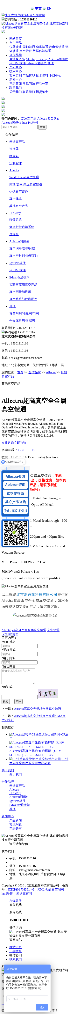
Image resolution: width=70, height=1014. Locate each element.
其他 (50, 63)
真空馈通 (53, 630)
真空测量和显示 (20, 291)
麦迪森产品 (17, 59)
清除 (18, 701)
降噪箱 (14, 156)
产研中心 (15, 67)
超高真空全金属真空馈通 (29, 630)
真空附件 (25, 51)
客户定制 (15, 75)
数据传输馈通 (42, 51)
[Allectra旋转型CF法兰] (25, 734)
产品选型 (29, 75)
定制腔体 (15, 163)
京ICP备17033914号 (21, 889)
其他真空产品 (18, 206)
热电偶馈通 (57, 46)
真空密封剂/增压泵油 (23, 255)
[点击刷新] (48, 693)
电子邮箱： (10, 658)
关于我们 (15, 91)
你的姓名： (10, 641)
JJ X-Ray (42, 59)
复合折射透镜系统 (21, 227)
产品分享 (42, 83)
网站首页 (15, 38)
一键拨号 (15, 951)
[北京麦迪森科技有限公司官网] (23, 15)
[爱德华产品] (3, 114)
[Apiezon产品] (3, 107)
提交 (5, 701)
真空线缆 (15, 198)
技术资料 (42, 75)
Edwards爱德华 (36, 63)
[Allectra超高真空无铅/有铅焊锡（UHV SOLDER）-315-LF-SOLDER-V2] (38, 746)
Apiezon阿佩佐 (58, 59)
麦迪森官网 (24, 893)
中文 (38, 8)
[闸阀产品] (3, 111)
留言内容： (10, 666)
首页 (20, 372)
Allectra (30, 59)
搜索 (42, 127)
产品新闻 (15, 83)
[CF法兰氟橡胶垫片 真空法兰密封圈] (35, 759)
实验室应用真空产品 (23, 284)
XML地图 (44, 889)
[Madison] (3, 99)
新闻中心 (15, 79)
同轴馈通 (29, 46)
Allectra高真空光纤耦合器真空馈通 (37, 708)
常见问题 (29, 83)
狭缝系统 (15, 219)
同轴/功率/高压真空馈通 (25, 184)
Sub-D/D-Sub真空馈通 (24, 177)
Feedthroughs (10, 634)
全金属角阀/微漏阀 (22, 320)
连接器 (14, 149)
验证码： (9, 687)
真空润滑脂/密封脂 (22, 248)
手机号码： (10, 650)
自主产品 (15, 42)
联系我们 (15, 87)
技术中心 (15, 71)
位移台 (14, 234)
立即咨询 (8, 442)
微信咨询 (15, 955)
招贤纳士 (42, 91)
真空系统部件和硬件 (23, 299)
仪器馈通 (15, 46)
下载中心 (55, 75)
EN (49, 8)
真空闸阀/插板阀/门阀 (24, 313)
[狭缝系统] (3, 103)
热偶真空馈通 (18, 191)
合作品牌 (15, 55)
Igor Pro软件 (17, 63)
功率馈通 (42, 46)
